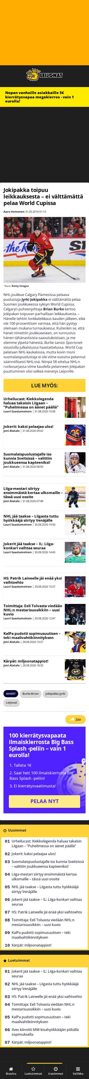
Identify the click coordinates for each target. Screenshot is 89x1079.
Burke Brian (30, 694)
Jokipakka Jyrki (55, 694)
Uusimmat (17, 830)
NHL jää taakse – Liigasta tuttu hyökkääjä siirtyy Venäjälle (31, 518)
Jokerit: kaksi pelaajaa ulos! (28, 426)
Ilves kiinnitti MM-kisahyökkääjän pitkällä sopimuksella (45, 1032)
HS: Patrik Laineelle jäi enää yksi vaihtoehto (32, 580)
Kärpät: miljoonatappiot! (25, 661)
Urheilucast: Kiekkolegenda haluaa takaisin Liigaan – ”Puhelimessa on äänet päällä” (31, 402)
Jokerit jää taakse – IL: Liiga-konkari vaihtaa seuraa (28, 545)
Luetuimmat (19, 960)
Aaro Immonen (14, 211)
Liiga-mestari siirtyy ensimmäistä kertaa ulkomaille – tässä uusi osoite (33, 492)
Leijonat (11, 702)
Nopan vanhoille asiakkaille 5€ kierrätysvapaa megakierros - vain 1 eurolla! (39, 97)
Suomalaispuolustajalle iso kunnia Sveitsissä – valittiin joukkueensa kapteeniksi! (27, 458)
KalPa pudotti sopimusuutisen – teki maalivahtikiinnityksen (32, 635)
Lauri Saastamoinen (17, 411)
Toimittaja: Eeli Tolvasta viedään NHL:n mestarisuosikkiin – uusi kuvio (32, 609)
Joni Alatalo (11, 431)
